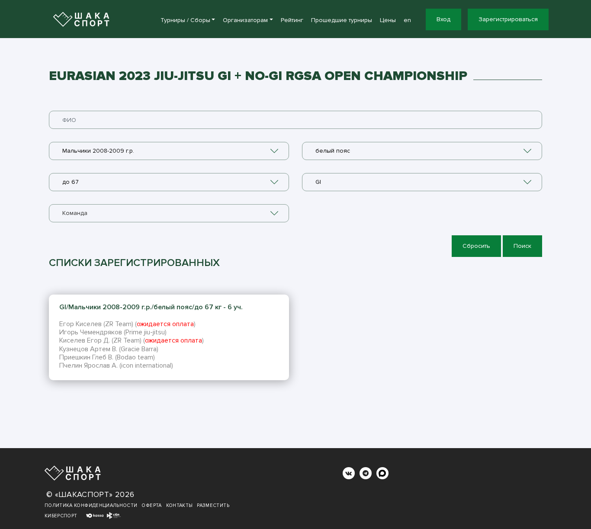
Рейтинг (292, 20)
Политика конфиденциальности (91, 505)
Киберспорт (61, 516)
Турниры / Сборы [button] (185, 20)
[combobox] (169, 151)
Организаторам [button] (245, 20)
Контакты (179, 505)
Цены (388, 20)
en (407, 20)
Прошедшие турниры (341, 20)
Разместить (213, 505)
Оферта (151, 505)
